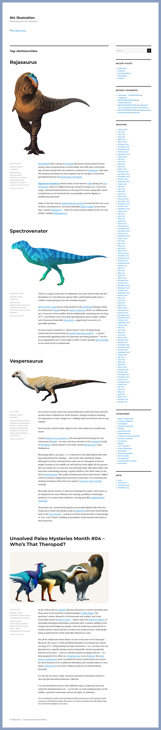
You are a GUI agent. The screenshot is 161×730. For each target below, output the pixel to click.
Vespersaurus (26, 361)
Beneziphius (122, 76)
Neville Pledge (87, 613)
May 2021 (121, 273)
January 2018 (122, 372)
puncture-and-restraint (90, 481)
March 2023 (122, 224)
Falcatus (137, 113)
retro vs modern (124, 446)
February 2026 (123, 144)
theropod (69, 164)
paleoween (14, 310)
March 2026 (122, 142)
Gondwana (93, 170)
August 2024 (122, 184)
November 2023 (124, 204)
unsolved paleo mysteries (19, 618)
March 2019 (122, 337)
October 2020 (123, 290)
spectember (122, 451)
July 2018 (121, 357)
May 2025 (121, 164)
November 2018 (123, 347)
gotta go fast (23, 428)
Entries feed (122, 483)
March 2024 (122, 196)
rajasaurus (14, 182)
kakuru (12, 628)
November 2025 (124, 149)
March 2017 (122, 397)
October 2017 (123, 380)
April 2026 (122, 139)
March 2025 (122, 169)
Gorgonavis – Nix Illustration (129, 95)
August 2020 (122, 295)
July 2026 (121, 132)
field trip (121, 429)
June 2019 (121, 330)
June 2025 (121, 162)
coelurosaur (48, 666)
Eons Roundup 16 (124, 73)
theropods (45, 445)
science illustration (125, 448)
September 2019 (124, 323)
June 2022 (121, 243)
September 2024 (124, 182)
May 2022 (121, 246)
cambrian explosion (125, 421)
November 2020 (124, 288)
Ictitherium (122, 68)
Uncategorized (123, 458)
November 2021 (123, 258)
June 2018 (121, 360)
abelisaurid (88, 307)
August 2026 (122, 130)
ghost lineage (102, 340)
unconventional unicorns (19, 185)
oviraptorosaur (73, 656)
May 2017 (121, 392)
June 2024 (121, 189)
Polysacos (121, 71)
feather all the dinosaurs (19, 626)
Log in (120, 480)
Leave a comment (17, 188)
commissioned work (125, 426)
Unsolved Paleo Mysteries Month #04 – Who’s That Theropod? (57, 541)
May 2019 (121, 333)
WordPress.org (123, 488)
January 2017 (122, 402)
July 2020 (121, 298)
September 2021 (124, 263)
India (89, 183)
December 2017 (123, 375)
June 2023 (121, 216)
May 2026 (121, 137)
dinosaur (23, 177)
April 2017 (121, 394)
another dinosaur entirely (81, 333)
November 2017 (123, 377)
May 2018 (121, 362)
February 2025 (123, 172)
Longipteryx (122, 98)
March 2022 (122, 251)
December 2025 (124, 147)
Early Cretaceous (77, 310)
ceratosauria (14, 177)
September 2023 (124, 209)
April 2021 (121, 276)
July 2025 (121, 159)
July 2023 (121, 214)
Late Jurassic (55, 514)
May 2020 (121, 303)
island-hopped (87, 206)
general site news (124, 431)
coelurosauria (25, 423)
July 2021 (121, 268)
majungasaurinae (17, 180)
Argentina (80, 511)
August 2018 (122, 355)
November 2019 (124, 318)
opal (17, 628)
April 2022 (122, 248)
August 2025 (122, 157)
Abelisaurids (44, 164)
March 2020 (122, 308)
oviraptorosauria (16, 631)
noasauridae (14, 433)
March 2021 (122, 278)
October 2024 (123, 179)
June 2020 (121, 300)
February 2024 (123, 199)
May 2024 (121, 191)
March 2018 (122, 367)
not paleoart (122, 441)
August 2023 (122, 211)
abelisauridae (15, 172)
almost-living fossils (125, 419)
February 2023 (123, 226)
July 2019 (121, 328)
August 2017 (122, 385)
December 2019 (123, 315)
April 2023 (121, 221)
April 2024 (122, 194)
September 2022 (124, 236)
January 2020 (123, 313)
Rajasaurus (23, 62)
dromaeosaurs (51, 474)
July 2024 (121, 187)
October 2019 (123, 320)
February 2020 (123, 310)
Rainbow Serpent (97, 620)
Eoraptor (121, 78)
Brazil (56, 310)
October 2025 (123, 152)
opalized (62, 610)
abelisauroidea (15, 175)
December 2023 (123, 201)
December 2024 (124, 174)
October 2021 (123, 261)
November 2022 (124, 231)
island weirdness (124, 434)
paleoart (13, 167)
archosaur (26, 305)
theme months (24, 615)
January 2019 (123, 342)
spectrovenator (25, 310)
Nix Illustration (22, 18)
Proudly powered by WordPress (35, 720)
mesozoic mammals (125, 439)
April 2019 (121, 335)
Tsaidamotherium (124, 103)
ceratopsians (122, 424)
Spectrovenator (29, 231)
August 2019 (122, 325)
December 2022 (124, 229)
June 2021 (121, 271)
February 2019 (123, 340)
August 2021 (122, 266)
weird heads (122, 463)
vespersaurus (15, 435)
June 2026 (121, 135)
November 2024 (124, 177)
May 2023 (121, 219)
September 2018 (124, 352)
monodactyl (22, 430)
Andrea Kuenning (124, 113)
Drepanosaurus (145, 110)
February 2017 (123, 399)
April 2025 (122, 167)
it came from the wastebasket (129, 436)
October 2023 (123, 206)
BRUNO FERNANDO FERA (127, 100)
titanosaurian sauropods (70, 177)
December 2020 (124, 286)
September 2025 (124, 154)
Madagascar (56, 210)
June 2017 (121, 389)
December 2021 (123, 256)
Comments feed (124, 485)
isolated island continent (73, 203)
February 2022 (123, 253)
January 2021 (122, 283)
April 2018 (121, 365)
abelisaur (90, 656)
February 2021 (123, 281)
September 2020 (124, 293)
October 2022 (123, 234)
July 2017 (121, 387)
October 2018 (123, 350)
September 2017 (124, 382)
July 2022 (121, 241)
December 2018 (123, 345)
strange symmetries (125, 453)
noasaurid (96, 441)
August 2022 (122, 238)
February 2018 (123, 370)
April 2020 (122, 305)
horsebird (13, 430)
